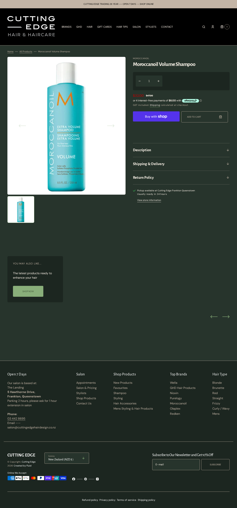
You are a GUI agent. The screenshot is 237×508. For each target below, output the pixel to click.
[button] (203, 27)
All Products (25, 51)
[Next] (226, 316)
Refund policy (90, 500)
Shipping (155, 105)
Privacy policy (107, 500)
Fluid (28, 465)
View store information (149, 200)
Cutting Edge (29, 461)
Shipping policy (146, 500)
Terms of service (126, 500)
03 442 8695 (16, 418)
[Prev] (214, 316)
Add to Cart (194, 116)
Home (10, 51)
